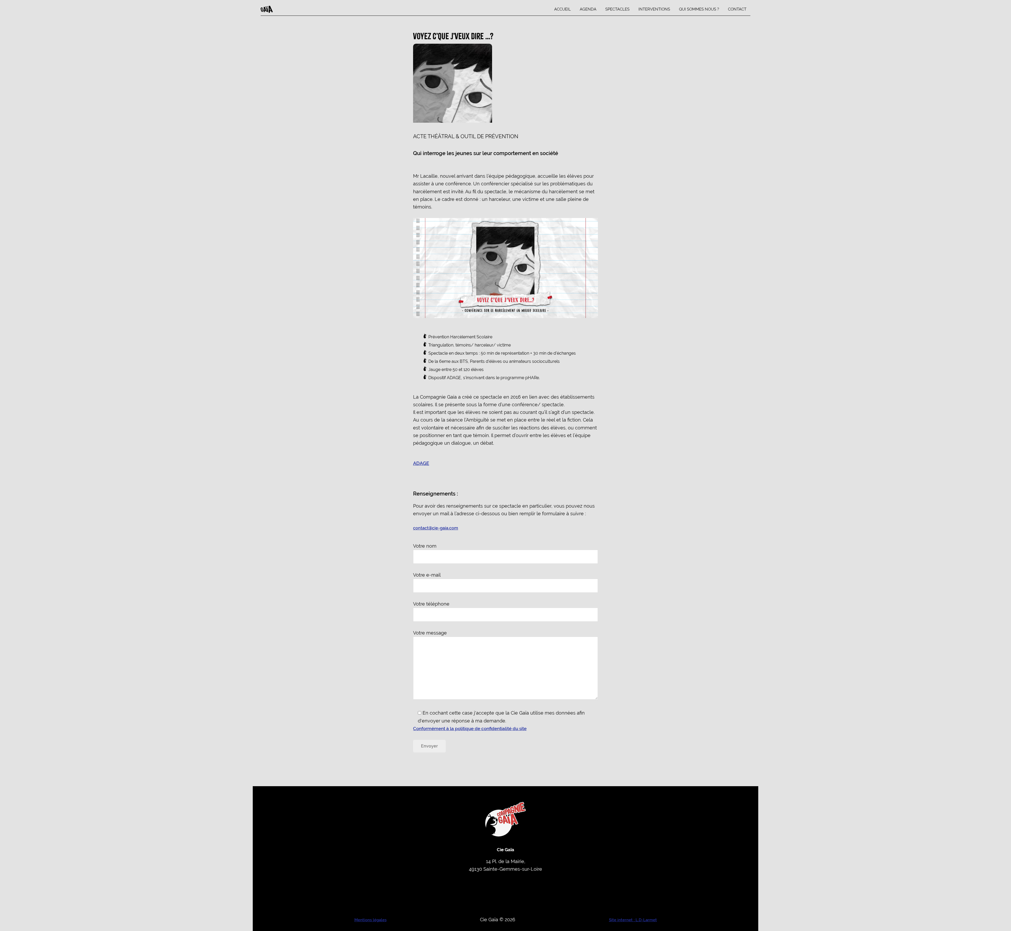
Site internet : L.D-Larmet (633, 920)
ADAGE (421, 463)
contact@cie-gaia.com (435, 528)
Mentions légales (370, 920)
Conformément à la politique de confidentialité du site (470, 728)
